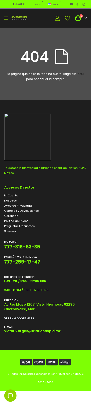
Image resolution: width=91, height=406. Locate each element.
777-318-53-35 (22, 247)
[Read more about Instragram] (84, 4)
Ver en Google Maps (19, 318)
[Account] (57, 18)
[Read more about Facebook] (77, 4)
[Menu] (6, 18)
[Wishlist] (67, 18)
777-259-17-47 (22, 262)
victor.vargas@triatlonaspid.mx (32, 330)
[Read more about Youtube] (71, 4)
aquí (80, 74)
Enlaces (18, 4)
